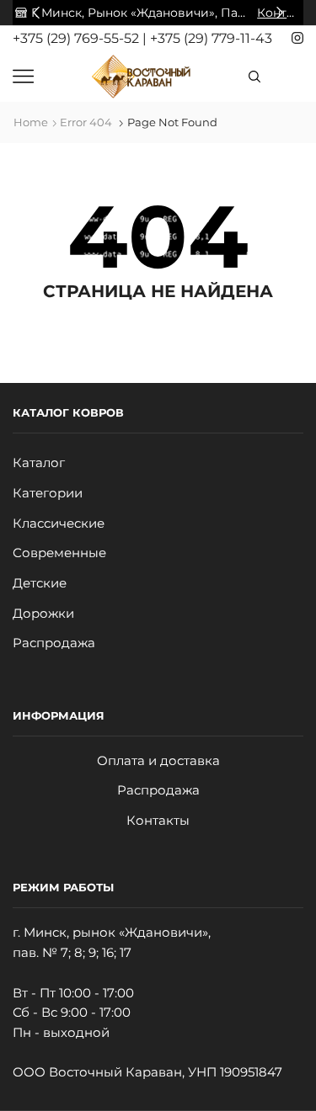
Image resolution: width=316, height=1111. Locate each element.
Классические (58, 523)
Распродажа (54, 643)
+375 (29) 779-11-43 (211, 38)
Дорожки (43, 613)
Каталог (39, 462)
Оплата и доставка (158, 760)
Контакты (158, 820)
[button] (36, 12)
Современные (59, 553)
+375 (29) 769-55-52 (77, 38)
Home (30, 122)
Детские (40, 583)
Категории (48, 493)
